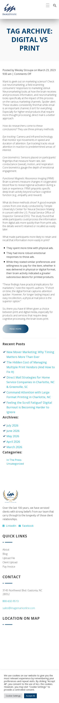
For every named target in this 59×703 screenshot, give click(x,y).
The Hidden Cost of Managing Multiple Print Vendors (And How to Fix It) (30, 367)
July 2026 (12, 425)
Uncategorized (15, 463)
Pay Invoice (9, 566)
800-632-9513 (11, 601)
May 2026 (12, 436)
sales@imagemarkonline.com (19, 608)
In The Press (13, 460)
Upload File (9, 558)
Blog (5, 554)
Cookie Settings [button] (13, 695)
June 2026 (12, 431)
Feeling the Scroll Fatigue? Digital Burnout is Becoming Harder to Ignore (29, 407)
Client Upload (10, 562)
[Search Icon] (54, 5)
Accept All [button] (30, 695)
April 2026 (13, 442)
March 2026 (14, 447)
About (6, 549)
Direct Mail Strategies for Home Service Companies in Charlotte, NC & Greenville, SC (30, 382)
